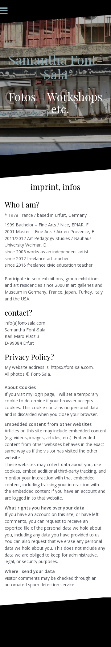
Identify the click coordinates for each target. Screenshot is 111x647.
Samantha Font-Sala (55, 66)
